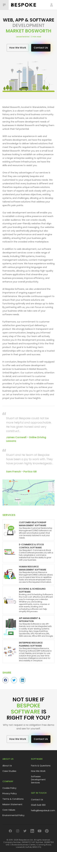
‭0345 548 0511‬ (38, 805)
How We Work (38, 771)
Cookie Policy (9, 788)
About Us (7, 765)
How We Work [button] (17, 47)
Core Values (8, 809)
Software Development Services (38, 779)
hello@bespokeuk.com (43, 810)
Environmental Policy (13, 815)
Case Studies (9, 771)
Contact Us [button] (41, 47)
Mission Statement (12, 804)
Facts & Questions (40, 765)
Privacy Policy (9, 793)
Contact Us (37, 799)
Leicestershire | (23, 36)
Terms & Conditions (13, 798)
